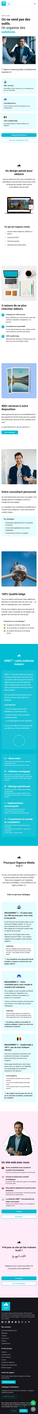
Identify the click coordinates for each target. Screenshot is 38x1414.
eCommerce (5, 1338)
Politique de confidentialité (9, 1365)
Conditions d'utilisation (8, 1362)
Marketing (4, 1333)
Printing (3, 1341)
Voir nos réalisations (19, 1283)
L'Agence (4, 1352)
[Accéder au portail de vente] (33, 1409)
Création (3, 1335)
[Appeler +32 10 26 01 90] (33, 1402)
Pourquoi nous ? (6, 1354)
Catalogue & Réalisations (19, 135)
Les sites (19, 1211)
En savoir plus (22, 1406)
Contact (3, 1360)
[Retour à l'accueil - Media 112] (6, 3)
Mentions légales (6, 1367)
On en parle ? (19, 1216)
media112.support (8, 1382)
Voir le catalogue (10, 432)
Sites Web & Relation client (9, 1330)
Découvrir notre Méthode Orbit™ (19, 140)
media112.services (9, 1396)
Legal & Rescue (5, 1343)
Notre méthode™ (6, 1357)
